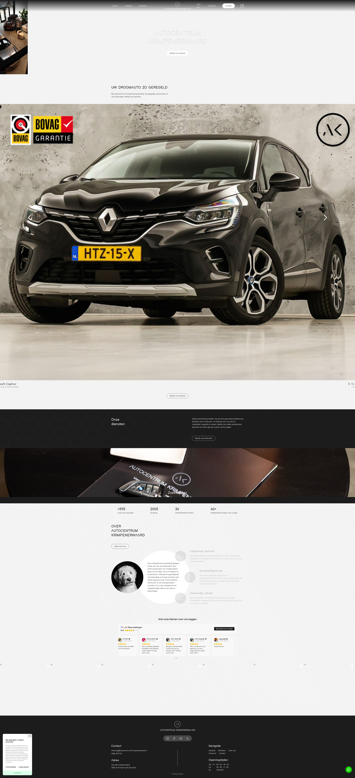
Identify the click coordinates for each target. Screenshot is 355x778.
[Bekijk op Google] (122, 640)
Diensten (143, 6)
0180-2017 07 (116, 754)
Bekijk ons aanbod (177, 53)
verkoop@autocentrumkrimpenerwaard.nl (129, 751)
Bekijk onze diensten (203, 438)
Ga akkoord (17, 773)
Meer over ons (120, 546)
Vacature (212, 6)
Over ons (199, 5)
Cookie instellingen (11, 767)
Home (114, 6)
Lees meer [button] (124, 653)
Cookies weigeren (24, 767)
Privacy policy (177, 774)
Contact (228, 6)
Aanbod (128, 6)
